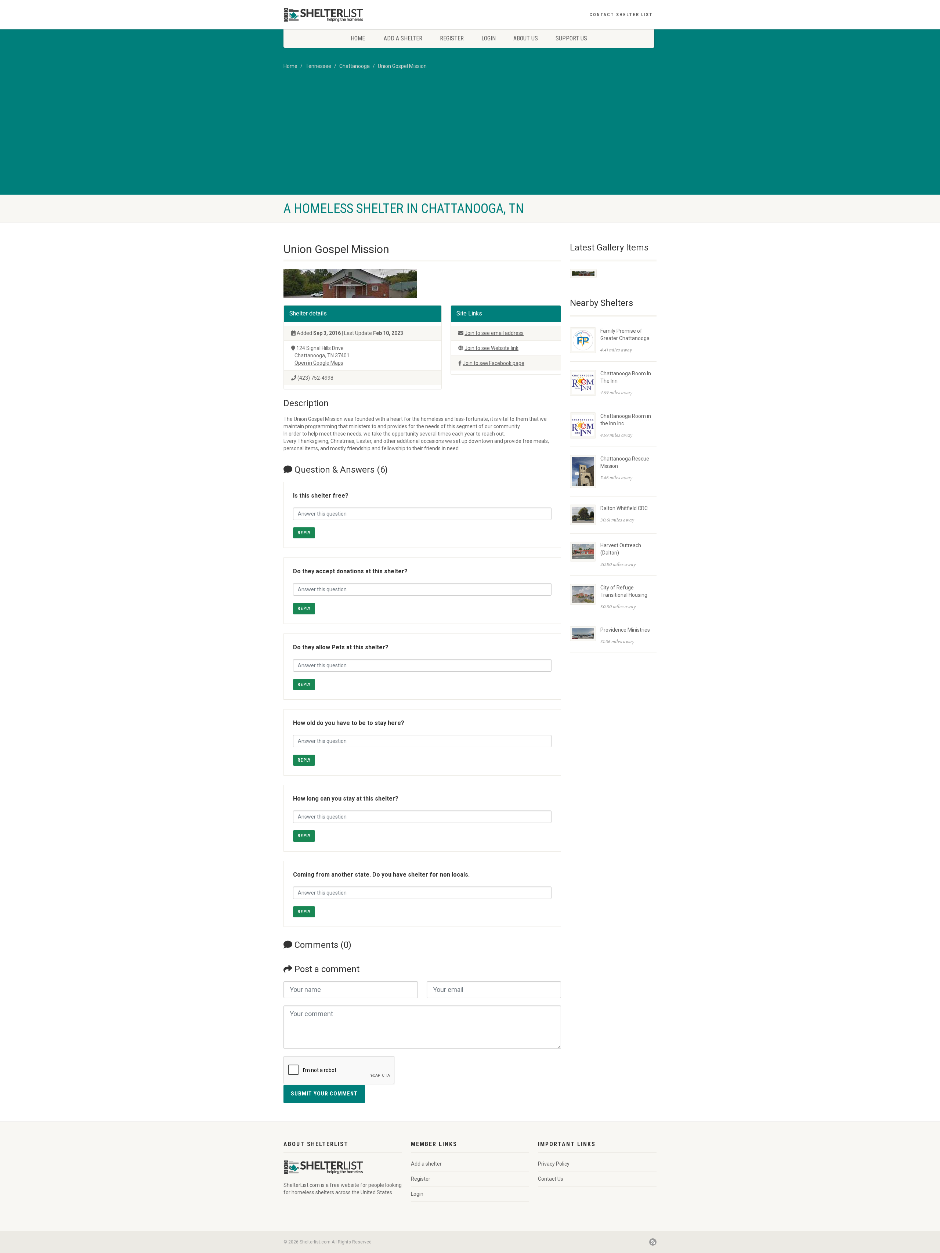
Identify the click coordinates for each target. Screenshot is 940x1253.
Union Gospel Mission (402, 66)
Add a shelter (403, 38)
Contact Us (550, 1179)
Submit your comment (324, 1093)
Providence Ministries (625, 630)
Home (358, 38)
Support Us (571, 38)
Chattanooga (354, 66)
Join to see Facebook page (493, 363)
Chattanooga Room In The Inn (625, 377)
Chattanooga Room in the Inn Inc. (625, 419)
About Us (525, 38)
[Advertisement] (470, 139)
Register (452, 38)
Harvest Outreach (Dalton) (620, 549)
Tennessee (318, 66)
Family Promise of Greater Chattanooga (625, 334)
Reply (304, 532)
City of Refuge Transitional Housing (623, 591)
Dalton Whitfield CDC (624, 508)
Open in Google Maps (318, 363)
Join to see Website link (491, 348)
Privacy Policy (554, 1164)
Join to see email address (494, 333)
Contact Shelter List (621, 14)
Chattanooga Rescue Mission (624, 462)
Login (488, 38)
